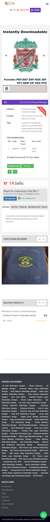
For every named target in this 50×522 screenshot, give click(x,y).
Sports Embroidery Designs (35, 464)
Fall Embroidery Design (20, 422)
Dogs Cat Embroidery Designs (21, 419)
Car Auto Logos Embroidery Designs (33, 403)
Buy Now (27, 166)
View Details (24, 312)
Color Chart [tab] (14, 207)
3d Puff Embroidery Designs (13, 386)
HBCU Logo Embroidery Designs (31, 436)
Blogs (4, 493)
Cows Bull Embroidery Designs (23, 414)
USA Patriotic (38, 476)
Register (24, 10)
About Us (5, 497)
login (36, 10)
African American (36, 386)
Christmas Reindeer (27, 408)
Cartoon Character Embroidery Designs (18, 405)
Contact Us (6, 500)
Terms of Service (8, 504)
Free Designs (6, 486)
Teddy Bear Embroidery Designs (14, 467)
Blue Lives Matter (18, 397)
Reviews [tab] (23, 207)
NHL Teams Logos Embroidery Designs (33, 459)
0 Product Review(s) (38, 102)
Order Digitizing (7, 490)
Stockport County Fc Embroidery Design (19, 315)
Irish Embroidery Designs (29, 442)
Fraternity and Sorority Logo (20, 433)
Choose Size (23, 318)
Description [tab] (6, 207)
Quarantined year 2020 (12, 462)
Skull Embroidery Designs (12, 464)
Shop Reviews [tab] (34, 207)
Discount (44, 207)
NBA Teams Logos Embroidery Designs (25, 453)
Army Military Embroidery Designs (24, 391)
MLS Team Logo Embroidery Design (23, 450)
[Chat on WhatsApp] (43, 514)
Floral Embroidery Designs (21, 428)
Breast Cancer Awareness (31, 400)
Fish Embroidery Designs (28, 425)
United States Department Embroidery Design (20, 473)
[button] (6, 69)
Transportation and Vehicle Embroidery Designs (28, 470)
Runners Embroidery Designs (35, 462)
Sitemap (5, 507)
